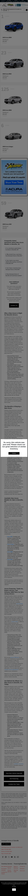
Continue (14, 453)
